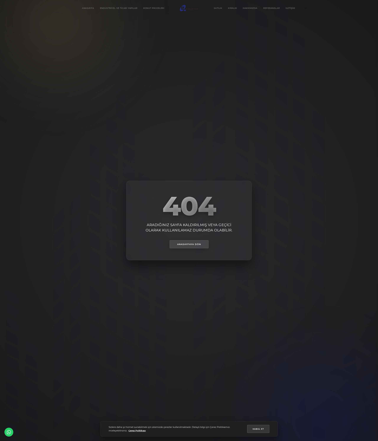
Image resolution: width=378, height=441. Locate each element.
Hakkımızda (250, 8)
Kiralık (232, 8)
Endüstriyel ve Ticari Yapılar (118, 8)
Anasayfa (88, 8)
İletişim (290, 8)
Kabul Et (258, 429)
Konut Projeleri (153, 8)
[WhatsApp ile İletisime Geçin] (8, 432)
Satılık (218, 8)
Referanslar (271, 8)
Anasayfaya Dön (189, 244)
